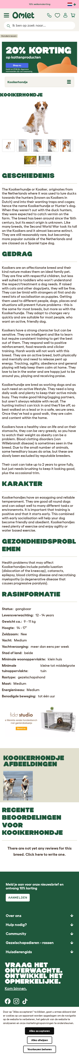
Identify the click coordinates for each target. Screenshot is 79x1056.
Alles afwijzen (39, 1040)
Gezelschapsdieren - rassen (30, 943)
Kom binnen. (16, 988)
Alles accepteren (39, 1030)
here (39, 854)
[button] (39, 951)
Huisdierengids (19, 952)
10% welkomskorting (39, 4)
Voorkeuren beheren (39, 1049)
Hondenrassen (9, 36)
